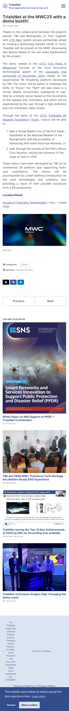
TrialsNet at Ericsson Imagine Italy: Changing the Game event (34, 595)
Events (24, 264)
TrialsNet (28, 6)
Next (50, 301)
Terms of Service (24, 686)
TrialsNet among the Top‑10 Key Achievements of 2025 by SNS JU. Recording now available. (34, 531)
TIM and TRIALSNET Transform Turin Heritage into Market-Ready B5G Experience (33, 477)
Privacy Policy (46, 686)
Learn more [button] (38, 696)
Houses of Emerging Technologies (24, 202)
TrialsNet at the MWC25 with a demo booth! (34, 19)
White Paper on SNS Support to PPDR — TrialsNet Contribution (29, 418)
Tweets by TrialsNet (41, 651)
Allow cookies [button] (29, 705)
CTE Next (15, 40)
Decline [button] (11, 705)
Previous (18, 301)
